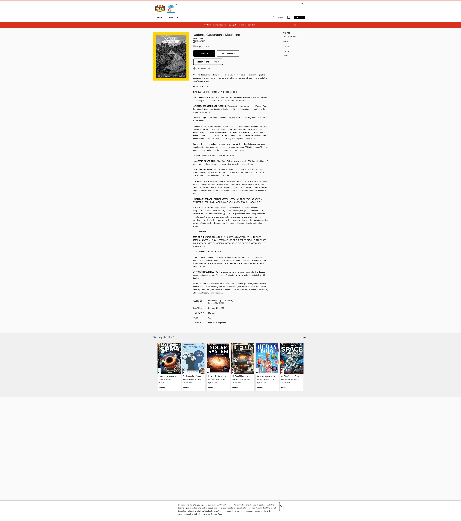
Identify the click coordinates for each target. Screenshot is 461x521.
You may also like (163, 337)
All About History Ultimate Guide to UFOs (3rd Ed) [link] (241, 376)
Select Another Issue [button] (207, 62)
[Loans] (288, 18)
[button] (278, 18)
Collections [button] (171, 17)
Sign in (299, 17)
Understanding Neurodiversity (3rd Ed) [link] (192, 376)
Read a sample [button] (228, 54)
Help (302, 3)
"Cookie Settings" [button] (211, 511)
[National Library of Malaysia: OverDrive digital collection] (166, 8)
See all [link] (303, 338)
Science (287, 46)
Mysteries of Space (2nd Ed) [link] (168, 376)
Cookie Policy (217, 514)
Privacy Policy (239, 505)
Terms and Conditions (220, 505)
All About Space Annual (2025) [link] (290, 376)
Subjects (158, 17)
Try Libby (208, 25)
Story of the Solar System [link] (217, 376)
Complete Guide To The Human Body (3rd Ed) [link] (266, 376)
